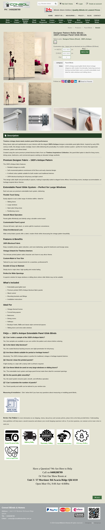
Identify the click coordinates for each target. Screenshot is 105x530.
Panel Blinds (88, 28)
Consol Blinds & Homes (62, 523)
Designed (88, 523)
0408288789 (10, 516)
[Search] (56, 4)
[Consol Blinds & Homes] (16, 3)
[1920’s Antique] (39, 93)
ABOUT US (58, 15)
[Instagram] (62, 81)
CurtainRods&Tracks (69, 21)
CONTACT (97, 15)
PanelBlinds (34, 21)
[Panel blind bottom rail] (65, 119)
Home (70, 28)
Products (78, 28)
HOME (50, 15)
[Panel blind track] (39, 119)
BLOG (89, 15)
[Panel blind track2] (14, 119)
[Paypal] (52, 509)
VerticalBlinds (96, 21)
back (98, 497)
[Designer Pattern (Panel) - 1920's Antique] (55, 42)
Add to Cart (84, 52)
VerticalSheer (87, 21)
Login (81, 4)
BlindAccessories (78, 21)
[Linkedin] (75, 81)
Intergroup (97, 523)
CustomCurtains (52, 21)
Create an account (95, 4)
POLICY (81, 15)
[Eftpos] (78, 509)
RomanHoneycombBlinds (43, 21)
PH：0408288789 (12, 9)
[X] (69, 81)
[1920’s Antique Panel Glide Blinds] (14, 93)
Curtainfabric (61, 21)
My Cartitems (67, 4)
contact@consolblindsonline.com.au (19, 518)
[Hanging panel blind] (90, 119)
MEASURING (70, 15)
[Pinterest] (72, 81)
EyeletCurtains (16, 21)
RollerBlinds (8, 21)
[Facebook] (66, 81)
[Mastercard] (65, 509)
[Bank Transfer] (79, 515)
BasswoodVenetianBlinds (25, 21)
